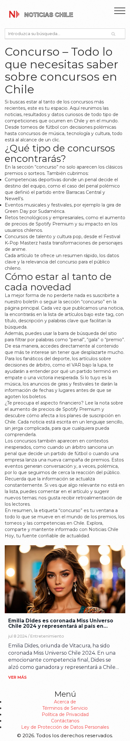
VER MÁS (17, 677)
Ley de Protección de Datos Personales (65, 727)
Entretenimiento (47, 636)
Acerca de (65, 702)
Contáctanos (65, 721)
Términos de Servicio (65, 708)
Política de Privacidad (65, 714)
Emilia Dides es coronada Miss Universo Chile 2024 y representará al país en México (60, 623)
